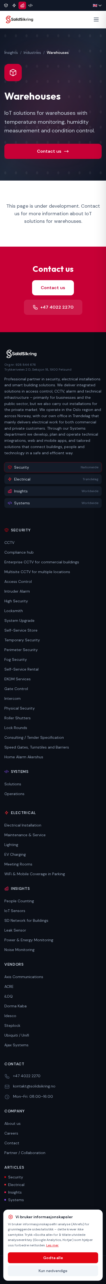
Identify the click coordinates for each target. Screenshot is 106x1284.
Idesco (10, 1015)
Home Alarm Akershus (23, 756)
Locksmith (13, 610)
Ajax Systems (16, 1045)
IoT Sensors (14, 910)
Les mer (52, 1245)
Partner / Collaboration (24, 1152)
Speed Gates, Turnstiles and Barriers (36, 747)
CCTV (9, 542)
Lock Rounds (15, 727)
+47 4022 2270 (57, 307)
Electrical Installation (22, 825)
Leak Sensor (15, 930)
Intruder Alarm (17, 591)
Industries (32, 52)
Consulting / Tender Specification (34, 737)
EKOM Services (17, 679)
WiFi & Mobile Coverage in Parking (34, 873)
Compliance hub (19, 552)
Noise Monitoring (19, 949)
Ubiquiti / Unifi (16, 1035)
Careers (11, 1133)
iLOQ (8, 996)
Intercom (12, 698)
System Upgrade (19, 620)
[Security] (6, 5)
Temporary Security (22, 640)
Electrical (16, 1184)
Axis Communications (23, 976)
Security (15, 1177)
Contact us (49, 151)
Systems (16, 1199)
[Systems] (30, 5)
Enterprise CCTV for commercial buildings (41, 562)
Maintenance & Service (25, 834)
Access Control (18, 581)
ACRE (9, 986)
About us (12, 1123)
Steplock (12, 1025)
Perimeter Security (21, 649)
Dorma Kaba (15, 1006)
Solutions (12, 784)
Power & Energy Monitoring (28, 939)
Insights (11, 52)
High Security (16, 601)
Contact (11, 1143)
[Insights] (22, 5)
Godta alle (53, 1257)
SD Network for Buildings (26, 920)
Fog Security (15, 659)
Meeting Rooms (18, 864)
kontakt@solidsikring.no (34, 1086)
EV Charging (15, 854)
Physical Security (19, 708)
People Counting (19, 901)
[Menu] (96, 19)
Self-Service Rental (21, 669)
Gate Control (16, 688)
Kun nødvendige (53, 1270)
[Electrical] (14, 5)
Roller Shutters (17, 717)
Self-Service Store (21, 630)
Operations (14, 793)
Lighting (11, 844)
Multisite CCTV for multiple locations (37, 571)
